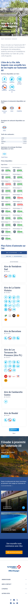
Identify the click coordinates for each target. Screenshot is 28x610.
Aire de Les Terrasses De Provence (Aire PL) (13, 352)
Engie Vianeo (4, 157)
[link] (11, 600)
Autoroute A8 (14, 38)
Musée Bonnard (7, 508)
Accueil (2, 38)
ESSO (12, 111)
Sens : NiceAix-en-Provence (14, 256)
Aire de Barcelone (12, 331)
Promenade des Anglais (9, 530)
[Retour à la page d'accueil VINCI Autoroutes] (5, 3)
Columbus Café (4, 112)
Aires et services (8, 38)
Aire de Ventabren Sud (12, 268)
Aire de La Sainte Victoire (12, 289)
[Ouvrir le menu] (25, 3)
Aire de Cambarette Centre (13, 393)
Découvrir (5, 456)
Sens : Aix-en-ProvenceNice (14, 252)
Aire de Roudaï (11, 413)
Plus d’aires (14, 429)
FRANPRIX (19, 111)
